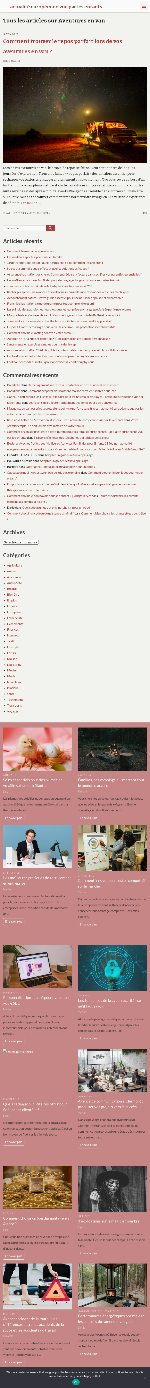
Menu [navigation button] (144, 6)
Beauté (12, 588)
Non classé (14, 682)
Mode (11, 676)
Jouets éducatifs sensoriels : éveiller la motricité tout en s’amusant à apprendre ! (59, 321)
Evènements (15, 624)
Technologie (15, 699)
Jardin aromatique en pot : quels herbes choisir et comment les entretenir (55, 262)
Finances (13, 629)
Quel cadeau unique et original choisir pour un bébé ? (60, 466)
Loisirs (11, 653)
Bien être (13, 594)
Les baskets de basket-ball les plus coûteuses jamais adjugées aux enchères (57, 356)
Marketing (14, 664)
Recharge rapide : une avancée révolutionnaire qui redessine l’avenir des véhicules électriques (68, 292)
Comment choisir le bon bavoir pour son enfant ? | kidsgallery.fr (49, 496)
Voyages (12, 34)
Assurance (14, 577)
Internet (12, 635)
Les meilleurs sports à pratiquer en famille (34, 257)
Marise (16, 60)
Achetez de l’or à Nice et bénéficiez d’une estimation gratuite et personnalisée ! (59, 338)
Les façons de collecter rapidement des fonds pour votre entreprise (73, 402)
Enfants (12, 606)
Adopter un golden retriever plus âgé (69, 455)
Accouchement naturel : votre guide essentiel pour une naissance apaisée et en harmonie (65, 298)
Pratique (13, 688)
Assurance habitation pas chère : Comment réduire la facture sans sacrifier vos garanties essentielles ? (74, 274)
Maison (12, 658)
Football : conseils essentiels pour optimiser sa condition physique (50, 362)
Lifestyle (13, 647)
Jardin (11, 641)
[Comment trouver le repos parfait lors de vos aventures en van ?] (75, 115)
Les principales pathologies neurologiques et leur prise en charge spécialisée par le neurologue (69, 309)
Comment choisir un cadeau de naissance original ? (40, 513)
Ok (76, 1382)
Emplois (12, 600)
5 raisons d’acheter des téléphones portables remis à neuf (71, 437)
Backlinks (13, 385)
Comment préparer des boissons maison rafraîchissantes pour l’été (72, 391)
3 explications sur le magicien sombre (109, 1221)
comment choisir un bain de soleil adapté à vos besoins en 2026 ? (50, 286)
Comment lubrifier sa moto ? (43, 414)
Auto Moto (14, 583)
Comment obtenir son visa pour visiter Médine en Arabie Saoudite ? (100, 449)
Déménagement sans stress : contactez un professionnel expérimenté (73, 385)
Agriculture (14, 565)
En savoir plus (13, 818)
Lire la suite (31, 203)
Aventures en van (38, 213)
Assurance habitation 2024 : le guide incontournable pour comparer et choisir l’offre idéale (67, 350)
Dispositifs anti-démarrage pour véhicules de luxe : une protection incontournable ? (62, 327)
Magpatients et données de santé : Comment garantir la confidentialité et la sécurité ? (63, 315)
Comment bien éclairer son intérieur (31, 251)
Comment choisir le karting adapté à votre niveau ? (40, 333)
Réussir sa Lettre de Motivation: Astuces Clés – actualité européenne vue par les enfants (65, 420)
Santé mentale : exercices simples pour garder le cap (41, 344)
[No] (145, 1378)
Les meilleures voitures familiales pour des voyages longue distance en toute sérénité (63, 280)
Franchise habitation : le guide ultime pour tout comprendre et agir (51, 303)
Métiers (12, 670)
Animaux (13, 571)
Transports (14, 705)
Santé (10, 693)
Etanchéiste (15, 618)
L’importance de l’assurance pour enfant (33, 484)
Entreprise (14, 612)
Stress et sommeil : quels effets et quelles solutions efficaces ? (48, 268)
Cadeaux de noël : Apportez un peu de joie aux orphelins (43, 472)
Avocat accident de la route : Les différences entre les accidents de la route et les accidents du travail (33, 1324)
